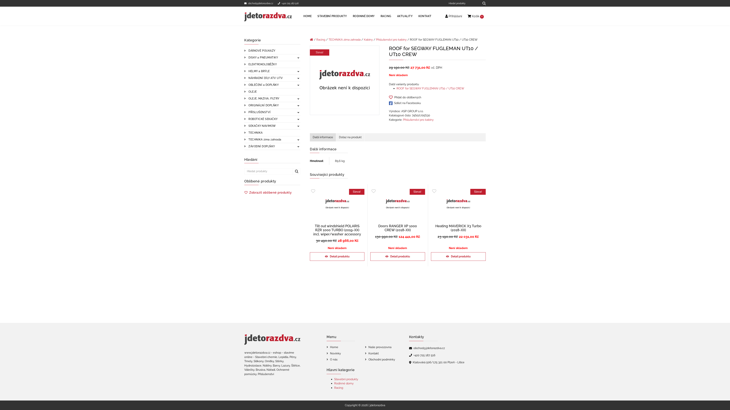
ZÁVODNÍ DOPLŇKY (261, 146)
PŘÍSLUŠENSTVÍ (259, 112)
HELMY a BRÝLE (259, 71)
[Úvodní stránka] (311, 39)
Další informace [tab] (323, 137)
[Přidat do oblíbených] (313, 191)
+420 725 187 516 (290, 3)
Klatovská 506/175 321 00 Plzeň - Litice (438, 362)
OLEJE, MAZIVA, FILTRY (263, 98)
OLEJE (252, 91)
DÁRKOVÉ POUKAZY (261, 50)
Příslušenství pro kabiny (391, 39)
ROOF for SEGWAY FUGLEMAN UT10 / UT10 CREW (430, 88)
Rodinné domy (364, 16)
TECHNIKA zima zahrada (264, 139)
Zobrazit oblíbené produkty (270, 192)
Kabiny (368, 39)
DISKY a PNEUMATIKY (263, 57)
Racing (386, 16)
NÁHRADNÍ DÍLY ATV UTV (265, 78)
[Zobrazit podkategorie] (298, 58)
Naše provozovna (379, 347)
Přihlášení (455, 16)
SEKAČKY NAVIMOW (262, 125)
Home (307, 16)
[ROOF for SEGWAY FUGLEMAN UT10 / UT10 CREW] (344, 81)
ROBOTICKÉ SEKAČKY (263, 119)
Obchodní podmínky (381, 359)
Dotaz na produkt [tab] (350, 137)
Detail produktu (340, 256)
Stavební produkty (332, 16)
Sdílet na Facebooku (407, 103)
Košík (476, 16)
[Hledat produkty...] (483, 3)
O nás (333, 359)
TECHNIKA (255, 132)
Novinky (335, 353)
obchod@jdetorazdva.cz (260, 3)
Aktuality (405, 16)
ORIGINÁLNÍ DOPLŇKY (263, 105)
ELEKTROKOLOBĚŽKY (262, 64)
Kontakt (425, 16)
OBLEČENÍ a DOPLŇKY (263, 84)
